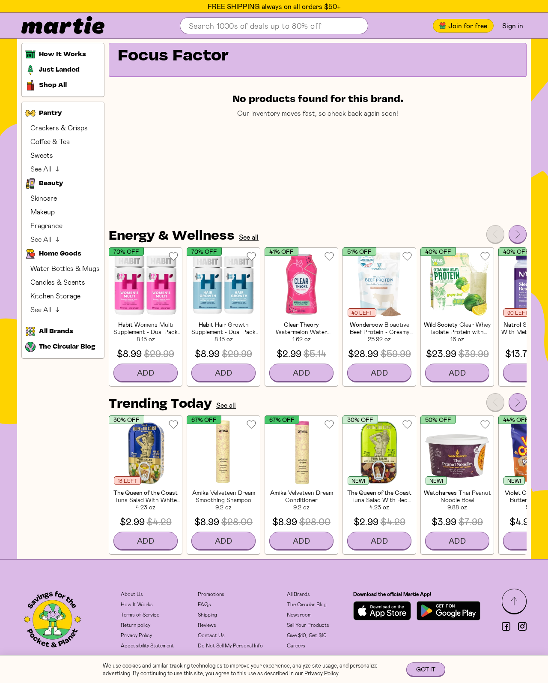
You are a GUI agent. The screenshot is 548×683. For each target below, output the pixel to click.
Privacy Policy (136, 635)
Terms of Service (140, 614)
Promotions (211, 594)
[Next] (518, 234)
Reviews (207, 625)
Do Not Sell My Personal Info (230, 645)
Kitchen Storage (55, 296)
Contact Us (211, 635)
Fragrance (46, 225)
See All (40, 169)
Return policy (135, 625)
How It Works (137, 604)
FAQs (204, 604)
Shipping (207, 614)
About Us (132, 594)
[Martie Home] (55, 25)
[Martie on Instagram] (522, 626)
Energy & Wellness (172, 236)
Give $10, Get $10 (307, 635)
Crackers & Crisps (59, 127)
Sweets (41, 155)
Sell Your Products (308, 625)
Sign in (512, 25)
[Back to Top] (514, 601)
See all (249, 237)
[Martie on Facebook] (506, 626)
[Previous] (495, 234)
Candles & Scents (57, 282)
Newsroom (299, 614)
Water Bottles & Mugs (65, 268)
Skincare (43, 198)
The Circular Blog (307, 604)
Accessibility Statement (147, 645)
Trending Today (160, 404)
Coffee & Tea (50, 141)
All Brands (298, 594)
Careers (296, 645)
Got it (425, 669)
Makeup (42, 212)
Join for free (467, 25)
